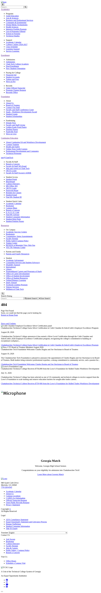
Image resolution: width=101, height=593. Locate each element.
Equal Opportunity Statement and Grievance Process (26, 522)
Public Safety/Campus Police (17, 241)
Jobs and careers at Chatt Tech (17, 168)
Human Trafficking (13, 524)
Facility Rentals (12, 239)
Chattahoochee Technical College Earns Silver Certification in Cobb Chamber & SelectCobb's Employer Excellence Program (49, 345)
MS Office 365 (12, 186)
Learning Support (13, 49)
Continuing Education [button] (9, 138)
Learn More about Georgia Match (50, 474)
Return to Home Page (9, 315)
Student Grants (11, 114)
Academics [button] (5, 9)
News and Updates (8, 323)
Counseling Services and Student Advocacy (23, 262)
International (11, 267)
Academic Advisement (15, 260)
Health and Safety (13, 147)
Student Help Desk (13, 219)
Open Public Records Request (17, 503)
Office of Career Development (18, 274)
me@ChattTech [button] (7, 158)
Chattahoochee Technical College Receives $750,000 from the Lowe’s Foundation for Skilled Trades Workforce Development (50, 383)
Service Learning (13, 51)
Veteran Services (12, 287)
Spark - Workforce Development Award (21, 112)
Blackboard (10, 182)
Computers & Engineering (16, 22)
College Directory (13, 184)
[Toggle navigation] (2, 4)
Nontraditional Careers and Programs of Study (24, 271)
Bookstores (10, 234)
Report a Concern (13, 164)
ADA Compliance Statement (17, 520)
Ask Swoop (10, 539)
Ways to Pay (11, 81)
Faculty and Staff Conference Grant (20, 110)
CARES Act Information (15, 498)
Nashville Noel (12, 132)
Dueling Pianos (12, 129)
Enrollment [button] (5, 55)
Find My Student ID (14, 197)
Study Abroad (11, 282)
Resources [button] (5, 225)
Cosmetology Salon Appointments (19, 236)
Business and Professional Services (19, 20)
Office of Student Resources (17, 278)
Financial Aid (11, 75)
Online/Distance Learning (16, 280)
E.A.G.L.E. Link (12, 212)
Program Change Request (16, 90)
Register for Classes (13, 193)
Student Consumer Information (18, 217)
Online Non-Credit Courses (16, 149)
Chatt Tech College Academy (17, 64)
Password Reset (12, 190)
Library (9, 269)
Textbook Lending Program (16, 285)
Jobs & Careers (12, 548)
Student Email (11, 195)
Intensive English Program (16, 29)
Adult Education (12, 16)
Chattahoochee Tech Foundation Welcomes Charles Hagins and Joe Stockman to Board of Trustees (39, 364)
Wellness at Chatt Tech (15, 289)
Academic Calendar (13, 42)
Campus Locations (13, 496)
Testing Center (11, 243)
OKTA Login (11, 171)
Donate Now (11, 123)
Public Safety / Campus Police (17, 550)
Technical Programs (13, 153)
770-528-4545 (6, 487)
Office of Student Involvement (18, 276)
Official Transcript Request (16, 500)
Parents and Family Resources (17, 254)
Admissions (10, 62)
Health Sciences (12, 27)
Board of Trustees (13, 105)
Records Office (12, 92)
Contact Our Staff (13, 107)
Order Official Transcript (15, 88)
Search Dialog (6, 296)
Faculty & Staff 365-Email (16, 166)
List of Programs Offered (15, 31)
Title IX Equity (12, 528)
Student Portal (11, 179)
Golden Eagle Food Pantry (16, 127)
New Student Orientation (15, 68)
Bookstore (10, 206)
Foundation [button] (5, 97)
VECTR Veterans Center (15, 247)
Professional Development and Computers (22, 151)
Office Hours (11, 561)
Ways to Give (11, 134)
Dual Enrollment (12, 66)
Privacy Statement (13, 505)
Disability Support (13, 265)
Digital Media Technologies (16, 25)
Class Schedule (12, 47)
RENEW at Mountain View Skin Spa (20, 245)
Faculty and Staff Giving (15, 125)
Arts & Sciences (12, 18)
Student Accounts (13, 77)
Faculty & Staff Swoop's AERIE (18, 173)
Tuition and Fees (12, 79)
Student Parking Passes (15, 221)
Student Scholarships (14, 116)
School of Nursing (13, 34)
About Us (10, 103)
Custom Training (12, 144)
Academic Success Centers (16, 232)
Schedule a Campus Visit (15, 563)
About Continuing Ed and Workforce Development (26, 142)
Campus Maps (11, 208)
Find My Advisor (12, 215)
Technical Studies (13, 36)
